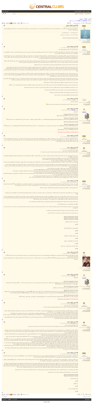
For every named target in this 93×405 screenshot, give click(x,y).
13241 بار (83, 42)
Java (81, 20)
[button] (21, 23)
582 (87, 51)
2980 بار (83, 155)
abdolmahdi (85, 20)
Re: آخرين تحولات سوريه (72, 25)
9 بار (84, 104)
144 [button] (7, 23)
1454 (87, 39)
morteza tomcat (72, 323)
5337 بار (83, 54)
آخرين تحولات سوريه (85, 19)
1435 (87, 285)
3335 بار (83, 156)
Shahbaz (79, 20)
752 (87, 152)
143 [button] (9, 23)
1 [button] (17, 23)
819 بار (84, 270)
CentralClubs (45, 401)
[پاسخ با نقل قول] (4, 25)
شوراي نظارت (75, 20)
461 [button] (4, 23)
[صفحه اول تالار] (46, 6)
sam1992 (73, 253)
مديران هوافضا (71, 20)
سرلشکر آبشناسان (72, 47)
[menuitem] (84, 11)
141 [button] (13, 23)
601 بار (84, 122)
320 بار (84, 53)
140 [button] (15, 23)
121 (87, 267)
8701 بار (83, 41)
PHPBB (49, 401)
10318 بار (83, 123)
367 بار (84, 269)
